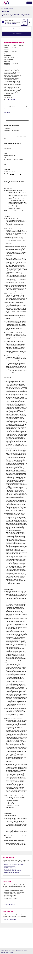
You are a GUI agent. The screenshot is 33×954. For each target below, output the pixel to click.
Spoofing (25, 950)
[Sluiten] (30, 22)
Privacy (10, 950)
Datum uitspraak (6, 48)
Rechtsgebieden (8, 59)
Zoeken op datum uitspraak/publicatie (13, 864)
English (2, 950)
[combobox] (16, 106)
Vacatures (3, 952)
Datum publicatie (6, 52)
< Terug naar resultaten (16, 33)
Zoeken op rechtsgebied (10, 869)
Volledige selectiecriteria (9, 904)
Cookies (13, 950)
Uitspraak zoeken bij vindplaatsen (12, 872)
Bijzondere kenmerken (7, 64)
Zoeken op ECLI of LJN (10, 867)
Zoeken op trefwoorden (9, 866)
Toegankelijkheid (19, 950)
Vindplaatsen (7, 95)
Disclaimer (11, 952)
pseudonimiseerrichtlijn (10, 23)
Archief (7, 952)
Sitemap (6, 950)
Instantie (6, 45)
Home (2, 8)
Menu (28, 3)
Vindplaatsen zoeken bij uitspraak (12, 870)
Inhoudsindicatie (8, 67)
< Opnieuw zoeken (16, 29)
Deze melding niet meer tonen (24, 22)
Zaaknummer (7, 55)
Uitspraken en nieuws (8, 8)
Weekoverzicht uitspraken (9, 919)
